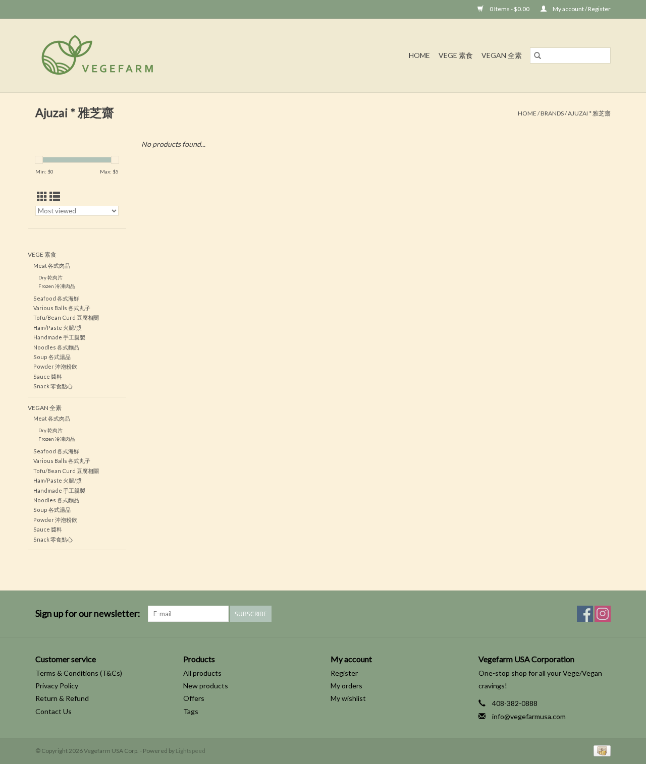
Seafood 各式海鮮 (56, 298)
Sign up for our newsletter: (87, 613)
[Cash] (600, 750)
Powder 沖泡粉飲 (55, 366)
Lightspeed (190, 750)
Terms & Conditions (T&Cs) (78, 673)
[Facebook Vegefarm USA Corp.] (585, 614)
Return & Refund (62, 698)
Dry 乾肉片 (50, 277)
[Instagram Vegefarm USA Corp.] (603, 614)
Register (344, 673)
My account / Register (581, 9)
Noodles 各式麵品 (56, 347)
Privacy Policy (56, 685)
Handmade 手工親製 (59, 337)
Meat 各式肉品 (51, 265)
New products (205, 685)
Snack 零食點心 (53, 386)
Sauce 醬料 (47, 376)
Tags (190, 711)
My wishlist (348, 698)
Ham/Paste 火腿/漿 (57, 327)
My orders (346, 685)
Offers (193, 698)
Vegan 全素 (501, 55)
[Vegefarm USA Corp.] (143, 55)
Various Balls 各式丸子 (61, 308)
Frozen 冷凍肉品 (56, 286)
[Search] (537, 55)
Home (419, 55)
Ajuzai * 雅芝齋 (589, 113)
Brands (552, 113)
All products (202, 673)
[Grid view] (42, 196)
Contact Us (53, 711)
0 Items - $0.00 (509, 9)
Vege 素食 (456, 55)
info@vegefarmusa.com (529, 716)
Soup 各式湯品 (52, 357)
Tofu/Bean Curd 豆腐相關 (66, 317)
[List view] (54, 196)
